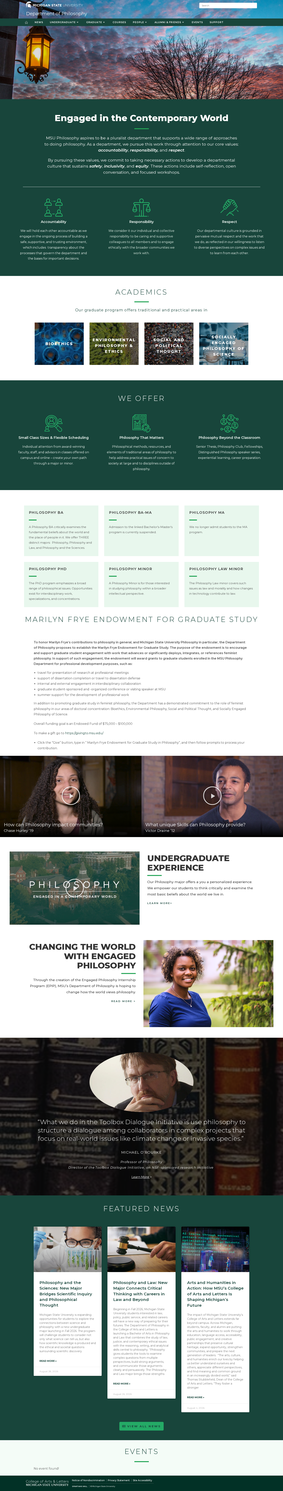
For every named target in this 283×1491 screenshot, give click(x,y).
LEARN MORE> (159, 903)
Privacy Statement (119, 1480)
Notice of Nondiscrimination (88, 1480)
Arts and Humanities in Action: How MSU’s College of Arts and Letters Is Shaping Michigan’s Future (215, 1294)
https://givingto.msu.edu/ (84, 733)
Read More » (48, 1360)
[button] (70, 795)
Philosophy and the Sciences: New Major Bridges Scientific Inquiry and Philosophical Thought (65, 1294)
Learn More (140, 1177)
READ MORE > (123, 1001)
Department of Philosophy (56, 13)
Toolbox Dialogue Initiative (119, 1167)
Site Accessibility (142, 1480)
